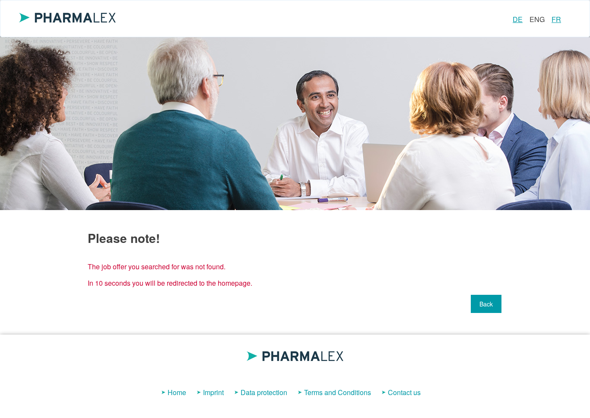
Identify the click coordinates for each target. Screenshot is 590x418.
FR (556, 19)
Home (177, 392)
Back (486, 304)
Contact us (404, 392)
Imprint (213, 392)
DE (518, 19)
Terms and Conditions (337, 392)
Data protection (264, 392)
